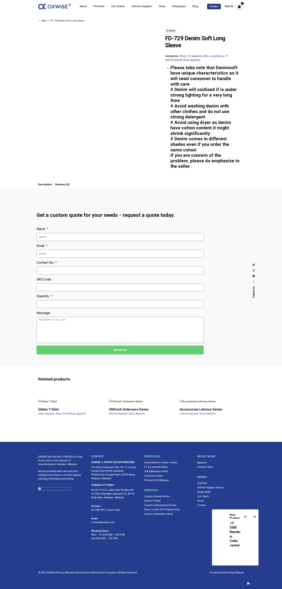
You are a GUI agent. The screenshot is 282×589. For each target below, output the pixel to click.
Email (41, 245)
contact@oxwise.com (103, 522)
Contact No (46, 262)
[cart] (239, 6)
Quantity (43, 296)
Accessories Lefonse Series (201, 409)
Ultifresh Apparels (118, 413)
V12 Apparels (194, 56)
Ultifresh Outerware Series (129, 409)
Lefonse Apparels (189, 413)
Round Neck (69, 413)
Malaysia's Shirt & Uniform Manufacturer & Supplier (90, 572)
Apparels (195, 60)
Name (41, 229)
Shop (183, 56)
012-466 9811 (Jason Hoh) (105, 510)
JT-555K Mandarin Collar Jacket (235, 534)
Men (206, 56)
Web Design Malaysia (233, 572)
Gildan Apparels (46, 413)
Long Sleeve (217, 56)
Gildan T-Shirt (48, 409)
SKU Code (44, 279)
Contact (214, 6)
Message (43, 313)
